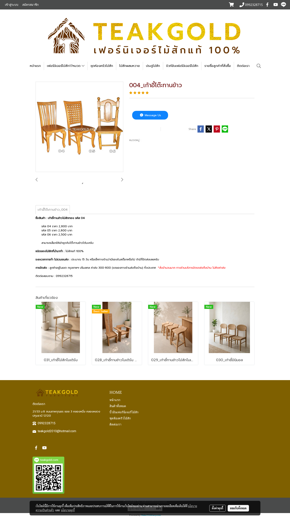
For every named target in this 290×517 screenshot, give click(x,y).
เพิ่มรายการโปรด (144, 129)
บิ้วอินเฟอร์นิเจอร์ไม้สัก (123, 411)
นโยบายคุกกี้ (68, 510)
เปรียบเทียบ (175, 129)
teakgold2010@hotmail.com (57, 431)
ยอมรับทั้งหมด (238, 508)
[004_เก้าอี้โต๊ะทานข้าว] (79, 127)
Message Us (152, 115)
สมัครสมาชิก (30, 5)
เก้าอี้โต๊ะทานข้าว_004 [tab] (53, 209)
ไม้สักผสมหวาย (129, 66)
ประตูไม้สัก (153, 66)
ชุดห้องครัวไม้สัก (102, 66)
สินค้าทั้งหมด (117, 405)
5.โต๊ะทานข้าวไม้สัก (154, 140)
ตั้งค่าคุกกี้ (217, 508)
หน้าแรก (35, 66)
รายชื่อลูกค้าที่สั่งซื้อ (217, 66)
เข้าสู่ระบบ (11, 5)
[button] (258, 66)
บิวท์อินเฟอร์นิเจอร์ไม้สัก (182, 66)
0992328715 (46, 423)
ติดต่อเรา (243, 66)
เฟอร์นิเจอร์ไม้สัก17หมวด (64, 66)
